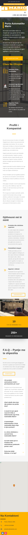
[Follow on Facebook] (2, 533)
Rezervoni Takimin (13, 4)
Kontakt (9, 373)
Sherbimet (18, 294)
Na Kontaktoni (12, 58)
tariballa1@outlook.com (10, 529)
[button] (14, 485)
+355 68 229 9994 (19, 15)
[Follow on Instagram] (5, 533)
